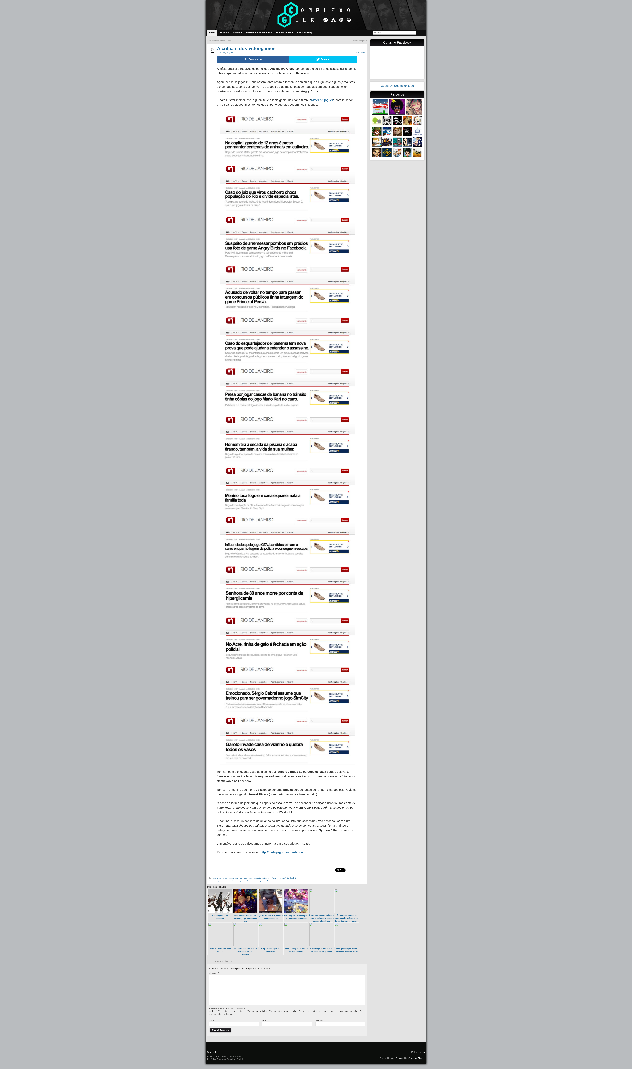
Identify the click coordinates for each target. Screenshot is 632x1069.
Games (222, 53)
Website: (319, 1020)
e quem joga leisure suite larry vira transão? (269, 878)
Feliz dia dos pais (358, 41)
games (211, 881)
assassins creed (218, 878)
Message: (214, 973)
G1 (296, 878)
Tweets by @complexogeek (397, 85)
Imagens (229, 53)
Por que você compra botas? (220, 41)
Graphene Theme (416, 1058)
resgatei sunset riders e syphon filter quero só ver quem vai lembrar (247, 881)
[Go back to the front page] (316, 15)
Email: (265, 1020)
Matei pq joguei (322, 100)
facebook (290, 878)
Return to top (418, 1052)
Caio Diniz (361, 53)
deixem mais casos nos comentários (238, 878)
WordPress (396, 1058)
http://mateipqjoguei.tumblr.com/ (283, 852)
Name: (212, 1020)
